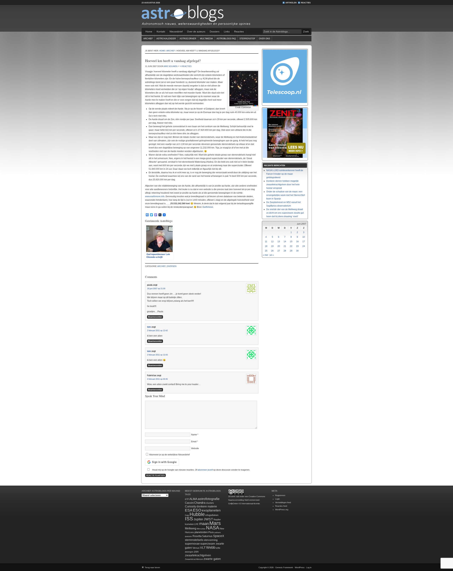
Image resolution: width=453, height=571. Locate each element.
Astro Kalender (166, 38)
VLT (203, 547)
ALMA (193, 499)
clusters (210, 503)
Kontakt (161, 31)
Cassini (189, 502)
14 (285, 241)
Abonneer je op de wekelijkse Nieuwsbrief (169, 454)
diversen (171, 266)
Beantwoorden (155, 317)
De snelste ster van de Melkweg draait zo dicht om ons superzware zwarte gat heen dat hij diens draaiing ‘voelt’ (285, 213)
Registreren (280, 495)
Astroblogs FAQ (226, 38)
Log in (308, 567)
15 (291, 241)
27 (278, 251)
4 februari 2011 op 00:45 (157, 379)
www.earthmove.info (155, 196)
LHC (196, 524)
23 (297, 246)
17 (303, 241)
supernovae (192, 543)
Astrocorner (188, 38)
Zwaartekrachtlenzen (194, 559)
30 (297, 251)
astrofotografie (209, 499)
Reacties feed (281, 506)
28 (285, 251)
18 (266, 246)
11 (266, 241)
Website (195, 448)
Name (194, 434)
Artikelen (291, 3)
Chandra (199, 502)
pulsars (217, 532)
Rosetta (197, 536)
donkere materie (207, 506)
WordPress (300, 567)
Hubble (197, 514)
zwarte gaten (212, 559)
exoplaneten (211, 510)
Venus (196, 547)
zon (196, 551)
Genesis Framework (284, 567)
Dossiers (214, 31)
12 (272, 241)
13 (278, 241)
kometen (189, 524)
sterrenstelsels (194, 539)
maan (204, 523)
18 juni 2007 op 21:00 (156, 288)
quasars (188, 536)
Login (277, 499)
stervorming (210, 539)
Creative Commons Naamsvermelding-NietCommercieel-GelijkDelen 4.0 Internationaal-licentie (246, 500)
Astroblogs (226, 16)
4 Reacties (185, 66)
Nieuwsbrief (176, 31)
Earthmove (208, 207)
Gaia (187, 515)
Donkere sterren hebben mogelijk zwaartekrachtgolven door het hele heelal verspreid (283, 184)
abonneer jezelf (205, 470)
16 (297, 241)
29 (291, 251)
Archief (148, 38)
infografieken (211, 515)
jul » (272, 255)
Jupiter (198, 519)
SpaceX (218, 536)
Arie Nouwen (170, 66)
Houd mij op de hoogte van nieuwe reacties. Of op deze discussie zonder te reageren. (201, 470)
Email (194, 441)
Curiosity (190, 506)
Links (227, 31)
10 (303, 237)
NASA (212, 527)
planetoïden (201, 532)
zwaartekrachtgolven (198, 555)
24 (303, 246)
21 (285, 246)
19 (272, 246)
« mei (265, 255)
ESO (197, 510)
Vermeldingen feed (283, 502)
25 (266, 251)
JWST (208, 519)
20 (278, 246)
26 (272, 251)
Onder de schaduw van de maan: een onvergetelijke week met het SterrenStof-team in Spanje (285, 195)
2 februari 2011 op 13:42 (157, 330)
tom (149, 327)
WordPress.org (281, 509)
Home (148, 31)
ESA (188, 510)
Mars (215, 523)
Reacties (306, 3)
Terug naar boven (152, 567)
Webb (210, 547)
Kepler (217, 519)
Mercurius (201, 529)
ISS (189, 518)
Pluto (211, 532)
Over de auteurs (196, 31)
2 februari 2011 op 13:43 (157, 355)
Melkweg (190, 528)
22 (291, 246)
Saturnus (207, 536)
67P (187, 499)
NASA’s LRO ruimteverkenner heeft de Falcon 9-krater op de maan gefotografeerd (284, 174)
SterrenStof (247, 38)
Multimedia (206, 38)
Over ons (264, 38)
